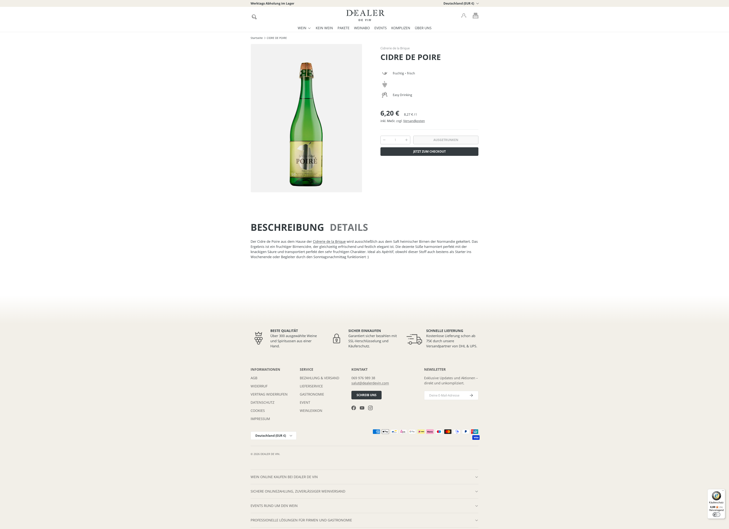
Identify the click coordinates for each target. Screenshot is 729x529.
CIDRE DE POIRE (277, 38)
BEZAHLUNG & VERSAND (319, 378)
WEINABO (362, 28)
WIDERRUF (259, 386)
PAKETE (344, 28)
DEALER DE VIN (269, 454)
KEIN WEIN (324, 28)
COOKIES (258, 410)
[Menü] (723, 491)
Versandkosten (414, 121)
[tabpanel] (364, 249)
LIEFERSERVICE (311, 386)
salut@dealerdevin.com (370, 383)
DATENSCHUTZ (262, 402)
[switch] (716, 514)
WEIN (302, 28)
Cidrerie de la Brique (395, 48)
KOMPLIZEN (400, 28)
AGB (254, 378)
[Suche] (253, 15)
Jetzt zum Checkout (429, 151)
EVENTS (380, 28)
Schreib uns (366, 395)
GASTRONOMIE (312, 394)
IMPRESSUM (260, 418)
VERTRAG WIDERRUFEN (269, 394)
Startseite (257, 38)
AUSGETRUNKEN (445, 140)
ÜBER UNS (423, 28)
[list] (306, 118)
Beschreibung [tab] (287, 227)
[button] (475, 15)
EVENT (305, 402)
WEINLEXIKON (311, 410)
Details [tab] (349, 227)
